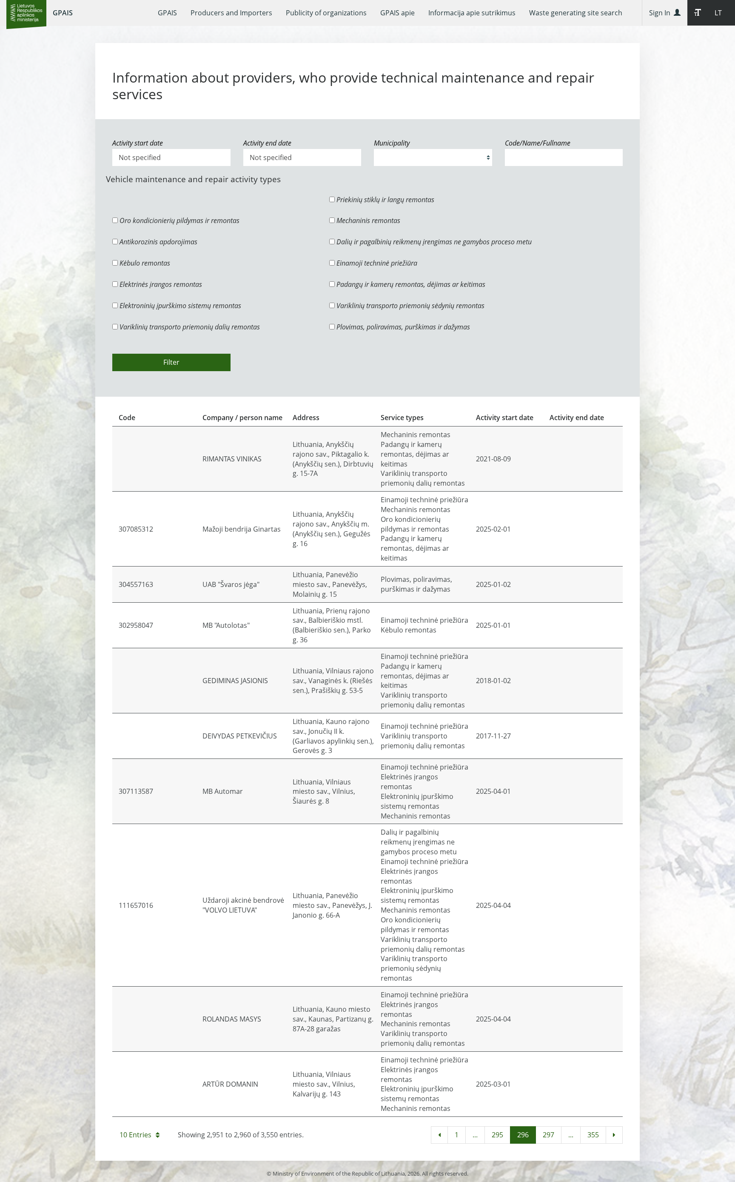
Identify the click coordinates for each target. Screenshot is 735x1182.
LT (718, 12)
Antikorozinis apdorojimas (157, 241)
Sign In (661, 12)
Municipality (392, 143)
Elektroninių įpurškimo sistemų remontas (179, 305)
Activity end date (267, 143)
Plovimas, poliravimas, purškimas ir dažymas (402, 327)
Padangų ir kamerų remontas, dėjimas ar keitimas (410, 284)
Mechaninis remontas (367, 220)
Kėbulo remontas (144, 263)
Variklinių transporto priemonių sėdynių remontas (409, 305)
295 (497, 1134)
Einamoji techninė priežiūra (376, 263)
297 (548, 1134)
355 (593, 1134)
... (475, 1134)
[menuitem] (167, 13)
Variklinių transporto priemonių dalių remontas (189, 327)
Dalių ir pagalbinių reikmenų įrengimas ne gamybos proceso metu (433, 241)
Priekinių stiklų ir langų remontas (384, 199)
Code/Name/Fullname (537, 143)
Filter (171, 362)
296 (523, 1134)
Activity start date (137, 143)
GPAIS (63, 12)
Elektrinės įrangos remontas (160, 284)
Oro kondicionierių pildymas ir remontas (178, 220)
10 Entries (135, 1134)
